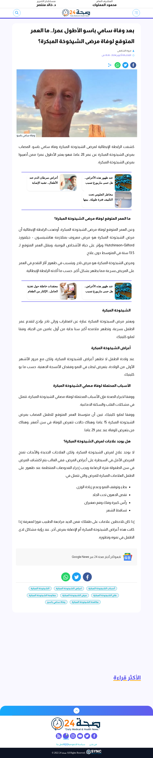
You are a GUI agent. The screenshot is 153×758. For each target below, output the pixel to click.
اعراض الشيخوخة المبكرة (69, 588)
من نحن (93, 744)
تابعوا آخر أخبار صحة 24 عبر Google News (96, 556)
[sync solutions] (93, 752)
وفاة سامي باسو (56, 602)
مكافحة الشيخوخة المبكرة (85, 602)
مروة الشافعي (124, 50)
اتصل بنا (60, 744)
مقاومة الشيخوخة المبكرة (42, 595)
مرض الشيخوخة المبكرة (74, 595)
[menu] (136, 13)
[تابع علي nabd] (66, 736)
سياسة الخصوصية (76, 744)
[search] (17, 13)
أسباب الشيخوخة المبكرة (101, 588)
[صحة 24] (76, 13)
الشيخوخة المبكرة (40, 588)
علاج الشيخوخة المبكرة (105, 595)
